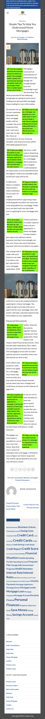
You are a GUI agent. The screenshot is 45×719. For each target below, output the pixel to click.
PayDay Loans (11, 682)
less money (24, 577)
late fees (17, 578)
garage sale (16, 565)
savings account (22, 614)
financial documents (22, 480)
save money (19, 610)
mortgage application (24, 584)
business (9, 693)
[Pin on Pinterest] (29, 469)
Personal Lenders (12, 685)
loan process (32, 577)
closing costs (26, 530)
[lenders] (22, 13)
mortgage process (22, 595)
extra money (10, 554)
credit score (30, 548)
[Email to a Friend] (25, 469)
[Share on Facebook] (16, 469)
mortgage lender (28, 587)
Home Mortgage (11, 701)
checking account (13, 531)
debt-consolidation (13, 645)
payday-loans (11, 665)
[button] (7, 13)
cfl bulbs (32, 527)
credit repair (29, 545)
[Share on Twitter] (20, 469)
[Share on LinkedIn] (33, 469)
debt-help (9, 649)
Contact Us (10, 709)
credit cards (22, 540)
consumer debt (11, 536)
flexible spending (26, 558)
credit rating (18, 544)
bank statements (12, 527)
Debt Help (9, 697)
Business (22, 21)
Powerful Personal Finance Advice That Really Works (13, 506)
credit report (13, 548)
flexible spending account (17, 562)
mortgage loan (15, 591)
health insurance (24, 568)
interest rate (14, 572)
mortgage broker (13, 588)
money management (12, 581)
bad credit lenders (12, 689)
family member (20, 554)
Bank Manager (22, 39)
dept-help (9, 653)
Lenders (9, 661)
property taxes (26, 605)
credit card (25, 535)
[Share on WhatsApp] (12, 469)
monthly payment (24, 581)
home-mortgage (11, 657)
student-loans (11, 669)
